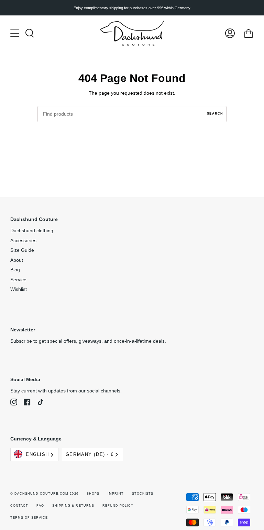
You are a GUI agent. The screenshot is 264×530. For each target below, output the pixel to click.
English (37, 454)
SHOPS (93, 493)
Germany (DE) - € (90, 454)
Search (215, 113)
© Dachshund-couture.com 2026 (44, 493)
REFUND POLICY (117, 505)
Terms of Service (29, 517)
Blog (15, 269)
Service (18, 279)
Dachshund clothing (31, 230)
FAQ (40, 505)
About (16, 260)
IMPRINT (116, 493)
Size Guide (22, 250)
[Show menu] (15, 33)
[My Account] (230, 33)
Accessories (23, 240)
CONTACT (19, 505)
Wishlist (18, 289)
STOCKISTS (142, 493)
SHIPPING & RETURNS (73, 505)
